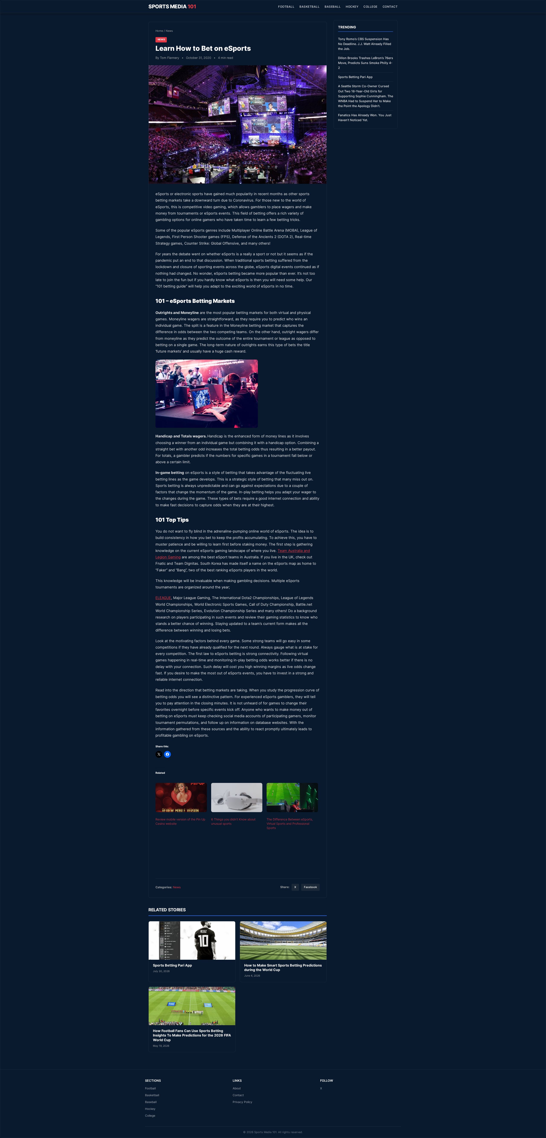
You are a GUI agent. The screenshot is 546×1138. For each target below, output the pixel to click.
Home (159, 30)
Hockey (352, 6)
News (169, 30)
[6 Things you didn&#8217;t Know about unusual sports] (237, 797)
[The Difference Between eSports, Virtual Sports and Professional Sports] (292, 797)
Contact (390, 6)
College (370, 6)
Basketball (309, 6)
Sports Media (172, 6)
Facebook (310, 887)
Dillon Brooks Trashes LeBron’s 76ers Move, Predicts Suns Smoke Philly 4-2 (365, 63)
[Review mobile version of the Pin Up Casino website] (181, 797)
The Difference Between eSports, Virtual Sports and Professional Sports (290, 823)
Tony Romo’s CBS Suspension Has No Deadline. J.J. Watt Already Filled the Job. (364, 44)
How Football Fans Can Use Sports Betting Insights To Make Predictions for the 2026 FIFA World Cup (192, 1035)
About (237, 1088)
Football (286, 6)
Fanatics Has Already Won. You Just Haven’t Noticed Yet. (364, 117)
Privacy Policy (242, 1102)
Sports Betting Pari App (172, 965)
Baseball (333, 6)
